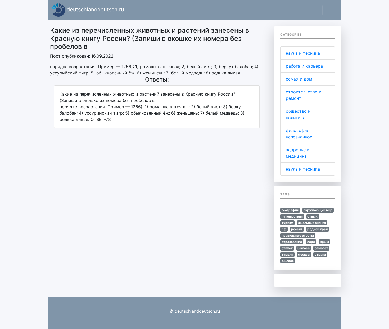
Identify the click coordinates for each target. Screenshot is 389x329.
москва (304, 254)
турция (287, 254)
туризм (287, 223)
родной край (317, 229)
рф (284, 229)
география (290, 210)
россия (296, 229)
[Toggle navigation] (329, 10)
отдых (312, 216)
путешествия (292, 216)
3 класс (303, 248)
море (311, 242)
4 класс (288, 261)
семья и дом (299, 79)
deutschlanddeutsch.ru (94, 9)
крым (324, 242)
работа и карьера (304, 66)
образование (292, 242)
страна (320, 254)
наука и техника (303, 53)
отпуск (287, 248)
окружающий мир (318, 210)
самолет (321, 248)
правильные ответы (298, 235)
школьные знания (312, 223)
